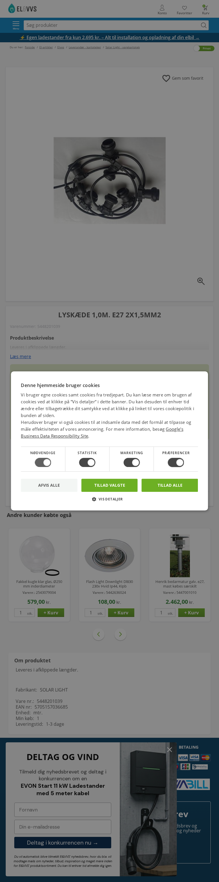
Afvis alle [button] (49, 485)
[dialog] (109, 440)
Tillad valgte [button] (109, 485)
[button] (109, 501)
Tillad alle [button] (169, 485)
